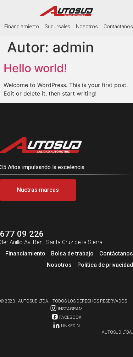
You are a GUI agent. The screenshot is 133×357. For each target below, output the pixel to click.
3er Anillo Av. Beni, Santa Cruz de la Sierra (51, 242)
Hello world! (35, 68)
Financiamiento (21, 26)
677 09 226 (22, 234)
